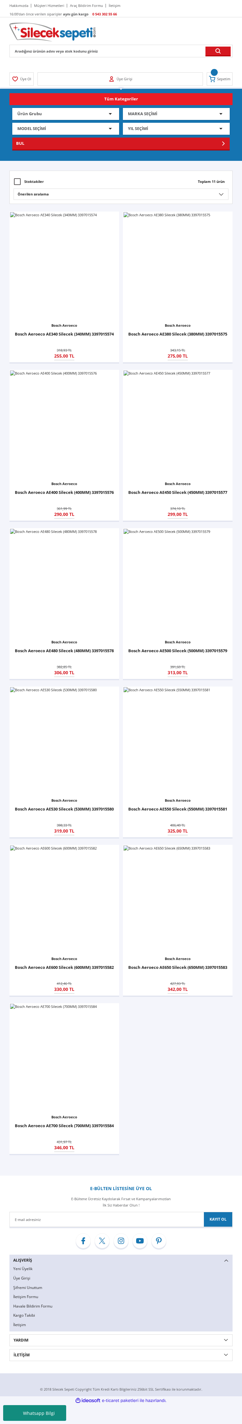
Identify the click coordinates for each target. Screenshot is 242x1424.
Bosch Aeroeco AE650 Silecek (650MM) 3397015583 (177, 967)
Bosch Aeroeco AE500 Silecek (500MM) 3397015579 (177, 650)
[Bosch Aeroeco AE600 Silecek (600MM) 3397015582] (64, 899)
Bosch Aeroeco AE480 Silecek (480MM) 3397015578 (64, 650)
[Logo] (52, 31)
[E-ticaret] (120, 1400)
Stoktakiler (34, 181)
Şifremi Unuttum (27, 1287)
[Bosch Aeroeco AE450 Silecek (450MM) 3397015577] (178, 424)
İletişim (19, 1324)
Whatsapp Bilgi (39, 1413)
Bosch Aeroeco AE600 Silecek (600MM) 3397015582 (64, 967)
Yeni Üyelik (22, 1268)
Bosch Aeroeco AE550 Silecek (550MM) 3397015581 (177, 809)
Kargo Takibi (24, 1315)
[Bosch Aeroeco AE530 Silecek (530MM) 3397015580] (64, 741)
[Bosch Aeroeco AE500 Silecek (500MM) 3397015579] (178, 583)
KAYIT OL (218, 1219)
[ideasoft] (88, 1401)
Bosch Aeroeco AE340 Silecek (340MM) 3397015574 (64, 334)
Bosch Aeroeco (64, 325)
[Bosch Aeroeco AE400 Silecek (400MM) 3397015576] (64, 424)
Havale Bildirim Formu (32, 1306)
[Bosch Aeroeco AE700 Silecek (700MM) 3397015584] (64, 1058)
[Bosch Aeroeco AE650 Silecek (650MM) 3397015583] (178, 899)
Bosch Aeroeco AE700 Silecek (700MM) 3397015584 (64, 1125)
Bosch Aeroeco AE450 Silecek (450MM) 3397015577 (177, 492)
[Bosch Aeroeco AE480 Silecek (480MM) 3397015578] (64, 583)
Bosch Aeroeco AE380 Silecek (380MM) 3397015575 (177, 334)
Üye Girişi (21, 1278)
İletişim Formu (25, 1296)
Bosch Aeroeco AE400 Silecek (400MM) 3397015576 (64, 492)
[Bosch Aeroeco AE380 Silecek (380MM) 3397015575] (178, 266)
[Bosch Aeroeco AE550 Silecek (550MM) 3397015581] (178, 741)
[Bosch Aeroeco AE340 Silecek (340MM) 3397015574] (64, 266)
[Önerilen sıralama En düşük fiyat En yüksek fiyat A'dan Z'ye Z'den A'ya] (121, 194)
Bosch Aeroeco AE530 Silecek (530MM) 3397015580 (64, 809)
